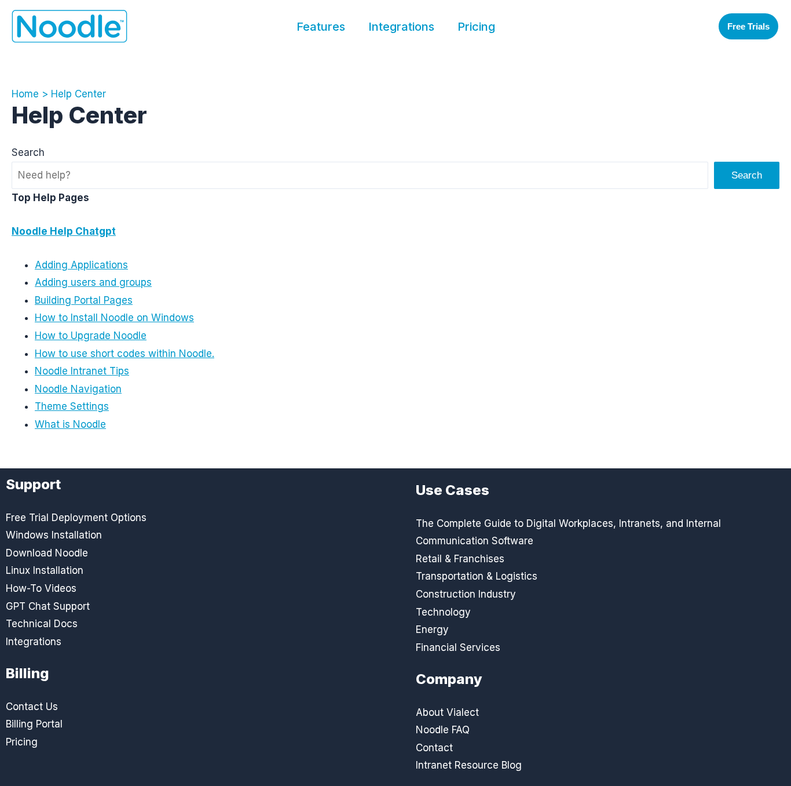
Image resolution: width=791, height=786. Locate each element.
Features (320, 27)
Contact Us (32, 706)
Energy (432, 629)
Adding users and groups (93, 282)
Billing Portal (34, 724)
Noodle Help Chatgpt (64, 231)
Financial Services (458, 647)
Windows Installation (54, 535)
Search (28, 152)
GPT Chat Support (48, 606)
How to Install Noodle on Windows (114, 317)
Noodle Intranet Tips (82, 371)
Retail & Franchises (460, 559)
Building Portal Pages (84, 300)
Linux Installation (44, 570)
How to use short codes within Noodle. (124, 353)
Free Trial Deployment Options (76, 517)
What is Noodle (70, 424)
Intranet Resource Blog (469, 765)
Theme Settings (72, 406)
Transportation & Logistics (476, 576)
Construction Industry (466, 594)
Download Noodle (47, 553)
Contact (434, 748)
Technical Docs (42, 623)
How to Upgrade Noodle (91, 335)
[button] (748, 26)
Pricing (476, 27)
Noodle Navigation (78, 389)
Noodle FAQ (443, 730)
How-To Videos (41, 588)
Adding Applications (81, 265)
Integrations (401, 27)
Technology (443, 612)
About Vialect (447, 712)
